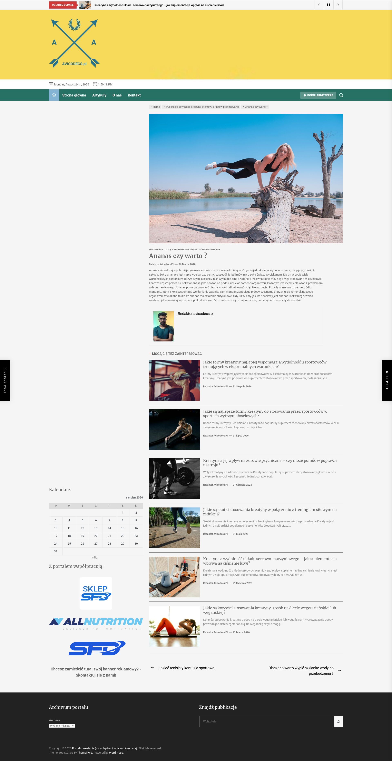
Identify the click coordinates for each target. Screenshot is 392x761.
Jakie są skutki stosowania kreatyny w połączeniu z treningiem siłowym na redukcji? (270, 511)
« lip (94, 557)
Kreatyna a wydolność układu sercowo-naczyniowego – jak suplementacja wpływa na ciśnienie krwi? (270, 561)
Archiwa (54, 720)
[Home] (54, 95)
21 (109, 535)
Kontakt (134, 95)
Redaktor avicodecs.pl (161, 264)
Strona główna (74, 95)
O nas (117, 95)
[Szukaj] (338, 721)
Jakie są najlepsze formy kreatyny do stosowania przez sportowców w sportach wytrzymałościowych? (265, 413)
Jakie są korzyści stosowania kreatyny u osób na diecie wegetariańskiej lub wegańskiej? (269, 610)
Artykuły (99, 95)
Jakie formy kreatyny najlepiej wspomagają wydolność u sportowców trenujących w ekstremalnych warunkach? (264, 364)
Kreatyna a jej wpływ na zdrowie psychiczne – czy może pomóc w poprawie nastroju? (270, 462)
